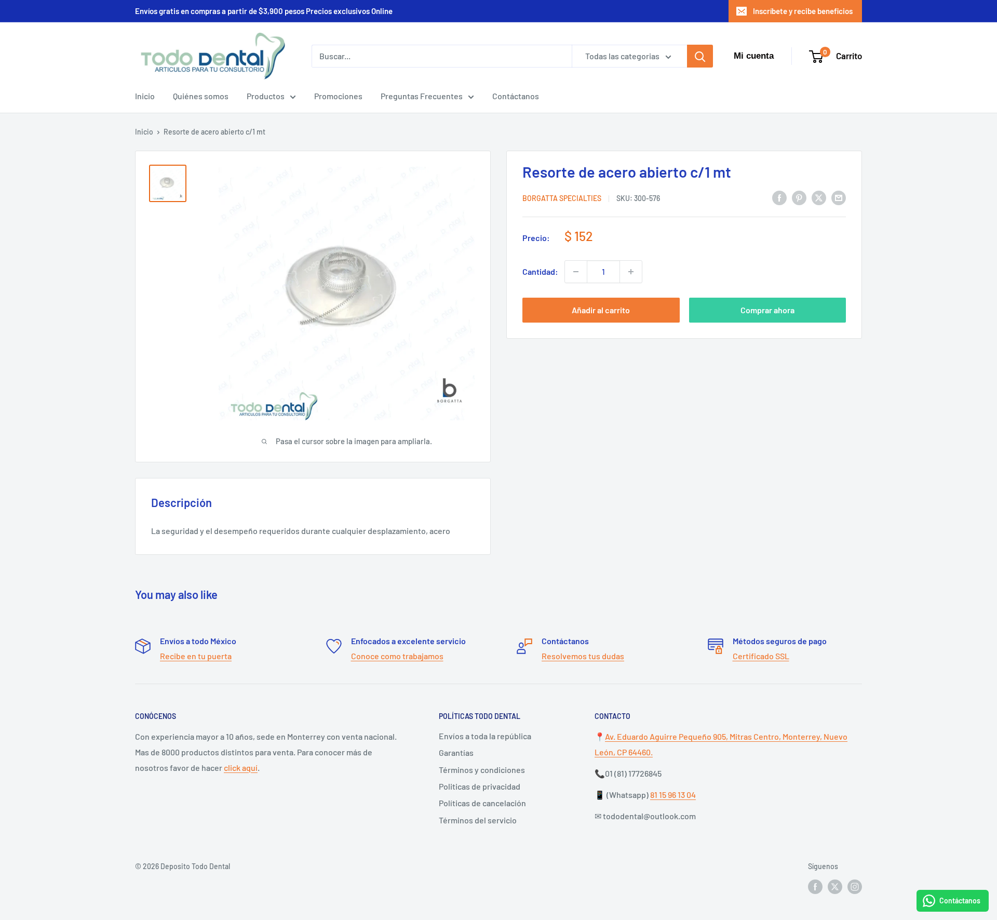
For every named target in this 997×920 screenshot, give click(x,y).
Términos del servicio (478, 820)
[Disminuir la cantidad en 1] (576, 272)
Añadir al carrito (601, 310)
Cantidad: (540, 271)
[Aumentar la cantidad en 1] (631, 272)
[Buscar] (700, 56)
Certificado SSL (761, 656)
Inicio (145, 96)
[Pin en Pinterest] (799, 197)
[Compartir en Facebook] (779, 197)
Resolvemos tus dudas (583, 656)
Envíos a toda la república (485, 736)
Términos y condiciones (482, 770)
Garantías (456, 752)
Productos (266, 96)
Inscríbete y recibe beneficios (803, 11)
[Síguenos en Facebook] (815, 886)
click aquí (241, 767)
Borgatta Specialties (561, 198)
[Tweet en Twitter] (819, 197)
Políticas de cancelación (482, 803)
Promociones (338, 96)
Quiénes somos (200, 96)
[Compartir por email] (838, 197)
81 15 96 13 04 (673, 794)
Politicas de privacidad (479, 786)
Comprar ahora (767, 310)
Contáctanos (515, 96)
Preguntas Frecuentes (422, 96)
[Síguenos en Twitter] (835, 886)
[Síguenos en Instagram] (854, 886)
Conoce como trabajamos (397, 656)
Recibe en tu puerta (196, 656)
